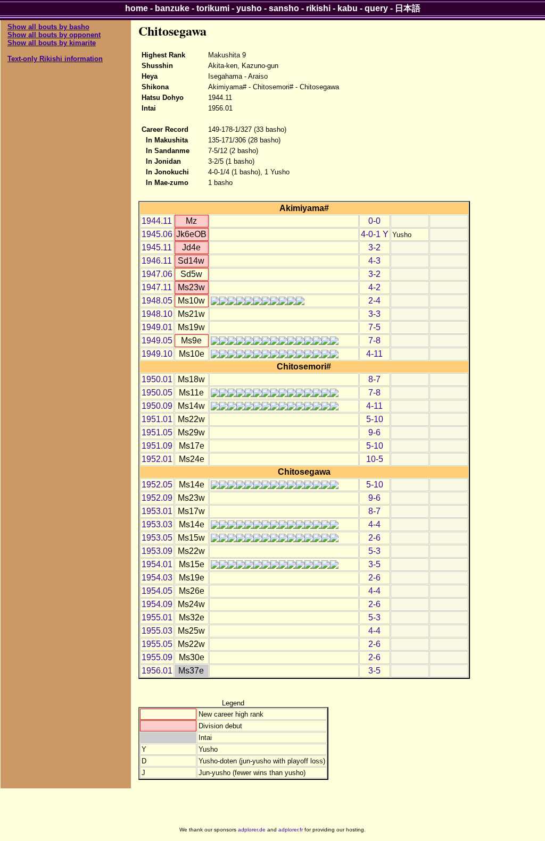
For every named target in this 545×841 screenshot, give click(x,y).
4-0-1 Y (375, 234)
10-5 (374, 459)
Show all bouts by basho (48, 27)
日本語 (407, 8)
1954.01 (157, 564)
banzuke (172, 8)
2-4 (374, 300)
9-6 (374, 432)
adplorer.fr (290, 829)
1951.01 (157, 419)
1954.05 (157, 590)
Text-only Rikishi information (55, 59)
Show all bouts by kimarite (51, 43)
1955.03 (157, 630)
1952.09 (157, 497)
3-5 (374, 564)
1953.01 (157, 511)
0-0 (374, 220)
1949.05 (157, 340)
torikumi (212, 8)
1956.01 (157, 670)
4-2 (374, 287)
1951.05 (157, 432)
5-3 (374, 551)
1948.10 (157, 313)
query (376, 8)
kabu (347, 8)
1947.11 (157, 287)
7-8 (374, 340)
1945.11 (157, 247)
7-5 (374, 327)
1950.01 (157, 379)
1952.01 (157, 459)
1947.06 (157, 274)
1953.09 (157, 551)
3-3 (374, 313)
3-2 (374, 247)
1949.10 (157, 353)
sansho (284, 8)
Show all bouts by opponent (54, 35)
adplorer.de (252, 829)
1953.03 (157, 524)
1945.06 (157, 234)
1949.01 (157, 327)
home (136, 8)
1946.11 (157, 260)
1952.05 (157, 484)
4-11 (374, 353)
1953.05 (157, 537)
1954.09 (157, 604)
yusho (249, 8)
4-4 (374, 524)
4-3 (374, 260)
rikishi (318, 8)
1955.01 (157, 617)
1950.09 (157, 405)
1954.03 (157, 577)
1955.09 (157, 657)
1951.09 (157, 445)
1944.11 (157, 220)
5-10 (374, 419)
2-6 (374, 537)
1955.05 (157, 644)
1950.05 (157, 392)
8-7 (374, 379)
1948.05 (157, 300)
